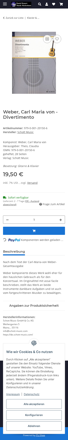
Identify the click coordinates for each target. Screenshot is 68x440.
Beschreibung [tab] (14, 251)
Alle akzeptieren (34, 404)
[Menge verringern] (7, 219)
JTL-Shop (40, 435)
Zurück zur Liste (14, 17)
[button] (40, 4)
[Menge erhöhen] (60, 219)
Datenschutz (31, 394)
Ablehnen (34, 426)
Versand (32, 183)
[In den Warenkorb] (6, 30)
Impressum (13, 394)
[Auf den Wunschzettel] (57, 39)
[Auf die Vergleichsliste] (47, 39)
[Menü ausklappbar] (5, 2)
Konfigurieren (34, 415)
